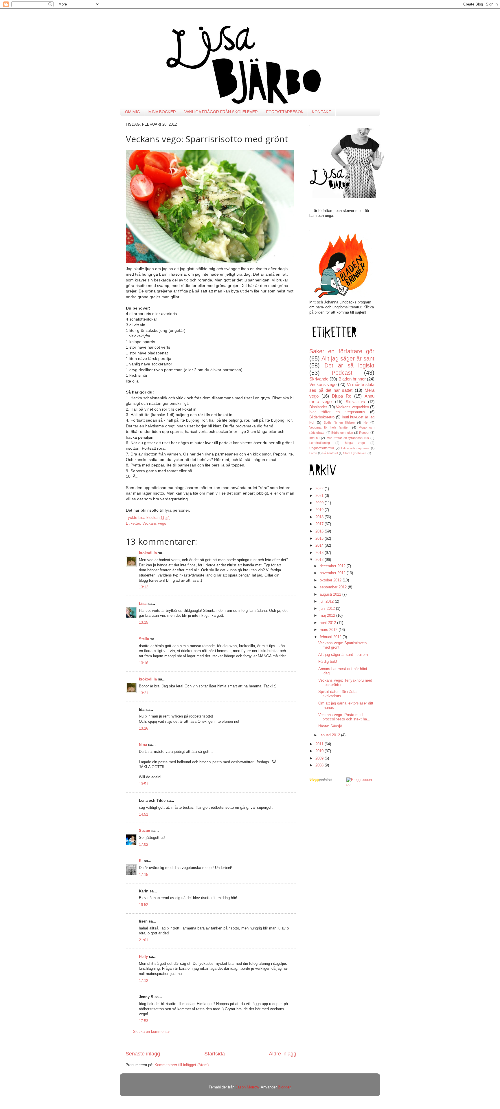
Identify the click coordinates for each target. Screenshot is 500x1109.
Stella (144, 639)
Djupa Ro (341, 396)
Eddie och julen (342, 432)
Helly (143, 957)
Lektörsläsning (319, 442)
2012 (320, 560)
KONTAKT (321, 111)
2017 (320, 524)
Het (365, 422)
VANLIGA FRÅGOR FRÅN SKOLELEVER (221, 111)
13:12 (143, 587)
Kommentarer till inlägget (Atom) (182, 1065)
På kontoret (330, 453)
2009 (320, 758)
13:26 (143, 728)
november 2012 (333, 573)
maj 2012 (328, 616)
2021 (320, 496)
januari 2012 (330, 735)
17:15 (143, 875)
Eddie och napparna (355, 448)
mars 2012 (329, 630)
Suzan (144, 831)
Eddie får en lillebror (339, 422)
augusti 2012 (331, 594)
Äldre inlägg (282, 1054)
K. (141, 861)
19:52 (143, 905)
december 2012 (333, 566)
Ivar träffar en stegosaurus (337, 412)
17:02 (143, 845)
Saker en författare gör (341, 351)
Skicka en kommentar (151, 1032)
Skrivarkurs (355, 402)
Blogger (284, 1087)
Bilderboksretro (321, 417)
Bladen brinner (352, 378)
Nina (143, 745)
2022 (320, 489)
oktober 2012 (331, 580)
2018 (320, 517)
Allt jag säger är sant (347, 358)
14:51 (143, 814)
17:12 (143, 981)
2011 (320, 744)
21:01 (143, 940)
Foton (313, 453)
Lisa (142, 604)
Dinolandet (318, 407)
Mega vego (355, 442)
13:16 (143, 663)
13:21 (143, 693)
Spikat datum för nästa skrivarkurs (337, 694)
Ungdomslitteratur (321, 448)
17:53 (143, 1021)
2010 (320, 751)
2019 (320, 510)
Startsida (214, 1054)
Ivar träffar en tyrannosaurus (347, 438)
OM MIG (132, 111)
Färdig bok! (327, 662)
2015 (320, 539)
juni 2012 (328, 609)
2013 (320, 553)
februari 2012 (331, 637)
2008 (320, 765)
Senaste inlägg (143, 1054)
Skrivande (318, 378)
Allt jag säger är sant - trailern (343, 655)
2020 (320, 503)
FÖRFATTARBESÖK (285, 111)
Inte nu (314, 438)
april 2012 (328, 623)
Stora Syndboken (355, 453)
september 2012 (334, 587)
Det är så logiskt (349, 365)
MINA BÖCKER (162, 111)
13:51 (143, 784)
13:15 (143, 623)
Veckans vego (154, 523)
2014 (320, 545)
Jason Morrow (247, 1087)
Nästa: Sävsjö (330, 726)
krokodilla (148, 553)
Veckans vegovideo (352, 407)
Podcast (342, 372)
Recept (364, 432)
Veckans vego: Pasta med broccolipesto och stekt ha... (344, 717)
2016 (320, 531)
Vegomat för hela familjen (329, 427)
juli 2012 (327, 601)
